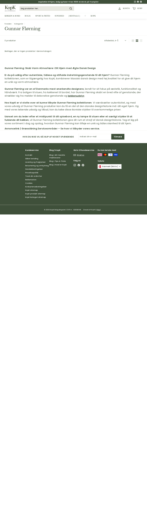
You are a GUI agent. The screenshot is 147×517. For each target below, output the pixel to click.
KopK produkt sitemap (35, 193)
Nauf (99, 210)
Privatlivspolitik (31, 172)
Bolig (28, 16)
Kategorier (18, 24)
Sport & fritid (42, 16)
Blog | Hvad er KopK (58, 164)
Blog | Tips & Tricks (57, 161)
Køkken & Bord (12, 16)
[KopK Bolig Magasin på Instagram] (75, 165)
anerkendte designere (70, 88)
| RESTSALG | (74, 16)
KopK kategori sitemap (35, 197)
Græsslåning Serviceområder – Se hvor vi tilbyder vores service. (61, 128)
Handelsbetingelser (34, 169)
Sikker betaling (31, 158)
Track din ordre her (33, 176)
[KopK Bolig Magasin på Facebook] (79, 165)
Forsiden (8, 24)
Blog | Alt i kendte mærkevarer (57, 156)
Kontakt (28, 155)
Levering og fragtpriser (35, 162)
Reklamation (30, 179)
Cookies (29, 183)
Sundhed (59, 16)
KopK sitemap (31, 190)
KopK (93, 16)
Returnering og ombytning (37, 165)
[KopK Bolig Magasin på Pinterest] (83, 165)
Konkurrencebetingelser (36, 186)
